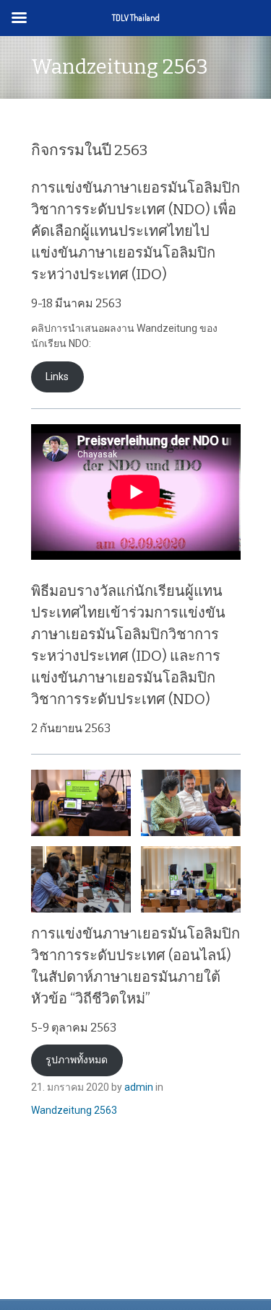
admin (138, 1087)
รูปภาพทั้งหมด (77, 1059)
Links (57, 376)
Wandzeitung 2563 (74, 1110)
